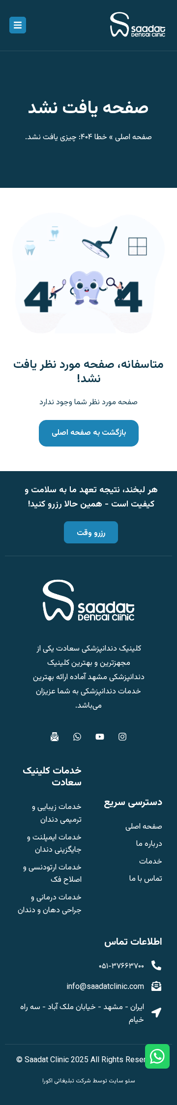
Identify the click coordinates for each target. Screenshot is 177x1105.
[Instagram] (122, 737)
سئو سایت (122, 1080)
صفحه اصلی (133, 137)
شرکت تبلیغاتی (72, 1080)
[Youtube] (100, 737)
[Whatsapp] (77, 737)
